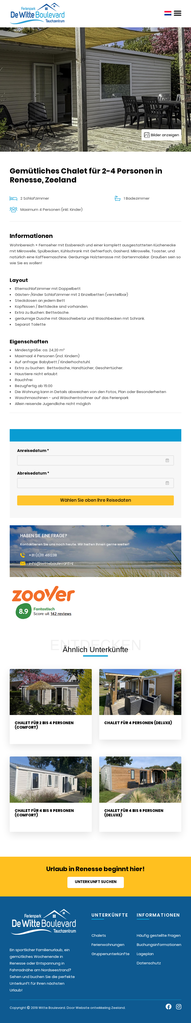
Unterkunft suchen (95, 881)
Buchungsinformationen (159, 944)
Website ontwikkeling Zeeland (100, 1007)
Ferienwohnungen (108, 944)
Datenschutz (149, 963)
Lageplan (145, 953)
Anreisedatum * (33, 450)
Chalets (99, 935)
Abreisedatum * (33, 473)
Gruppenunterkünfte (111, 953)
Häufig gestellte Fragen (159, 935)
